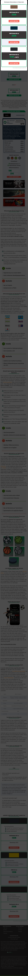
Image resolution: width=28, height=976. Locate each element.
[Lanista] (14, 7)
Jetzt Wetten (14, 21)
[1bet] (14, 49)
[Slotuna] (14, 28)
